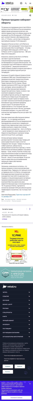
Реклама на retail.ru (7, 226)
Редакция (19, 366)
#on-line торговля (6, 201)
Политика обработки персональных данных (14, 359)
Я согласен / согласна (16, 397)
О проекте (7, 366)
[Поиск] (26, 3)
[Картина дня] (21, 3)
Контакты (7, 371)
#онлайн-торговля (21, 199)
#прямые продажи (16, 201)
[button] (16, 292)
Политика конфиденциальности (13, 355)
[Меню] (30, 3)
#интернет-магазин (10, 199)
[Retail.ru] (9, 3)
